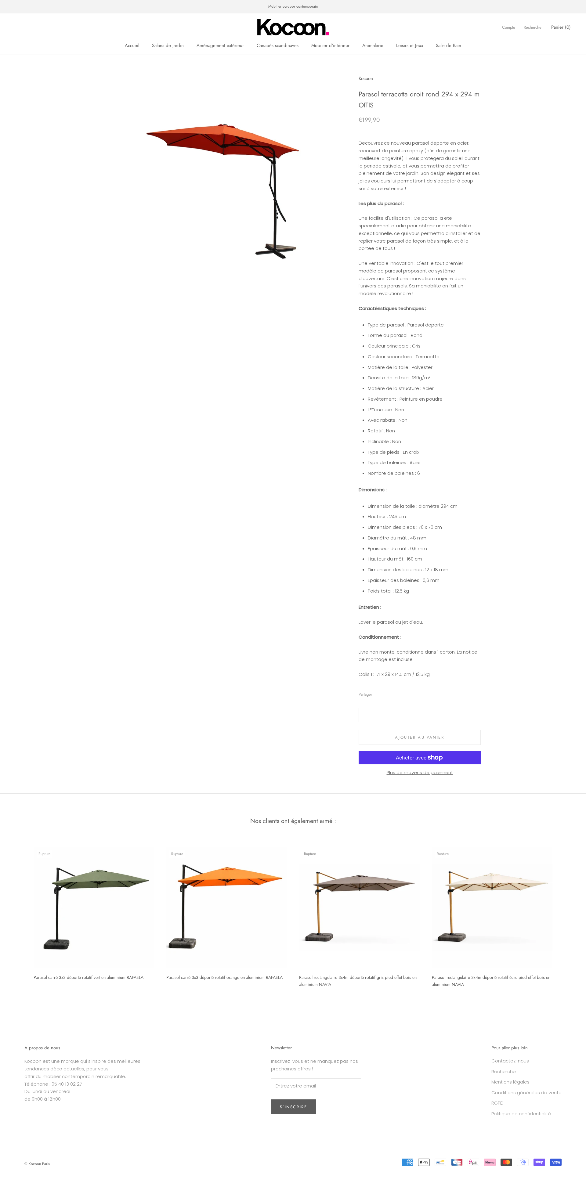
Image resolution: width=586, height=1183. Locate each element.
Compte (508, 27)
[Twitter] (386, 693)
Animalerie (372, 45)
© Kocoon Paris (37, 1164)
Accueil (132, 45)
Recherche (532, 27)
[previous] (19, 915)
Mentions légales (510, 1082)
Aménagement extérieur (220, 45)
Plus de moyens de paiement (420, 772)
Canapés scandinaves (277, 45)
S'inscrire (293, 1107)
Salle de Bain (448, 45)
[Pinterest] (394, 693)
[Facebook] (378, 693)
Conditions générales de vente (526, 1092)
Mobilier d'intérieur (330, 45)
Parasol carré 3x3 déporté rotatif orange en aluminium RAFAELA (224, 977)
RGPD (497, 1103)
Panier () (561, 26)
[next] (567, 915)
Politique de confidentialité (521, 1113)
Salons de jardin (168, 45)
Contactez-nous (510, 1061)
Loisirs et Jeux (409, 45)
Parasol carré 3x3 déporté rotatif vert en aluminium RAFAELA (88, 977)
